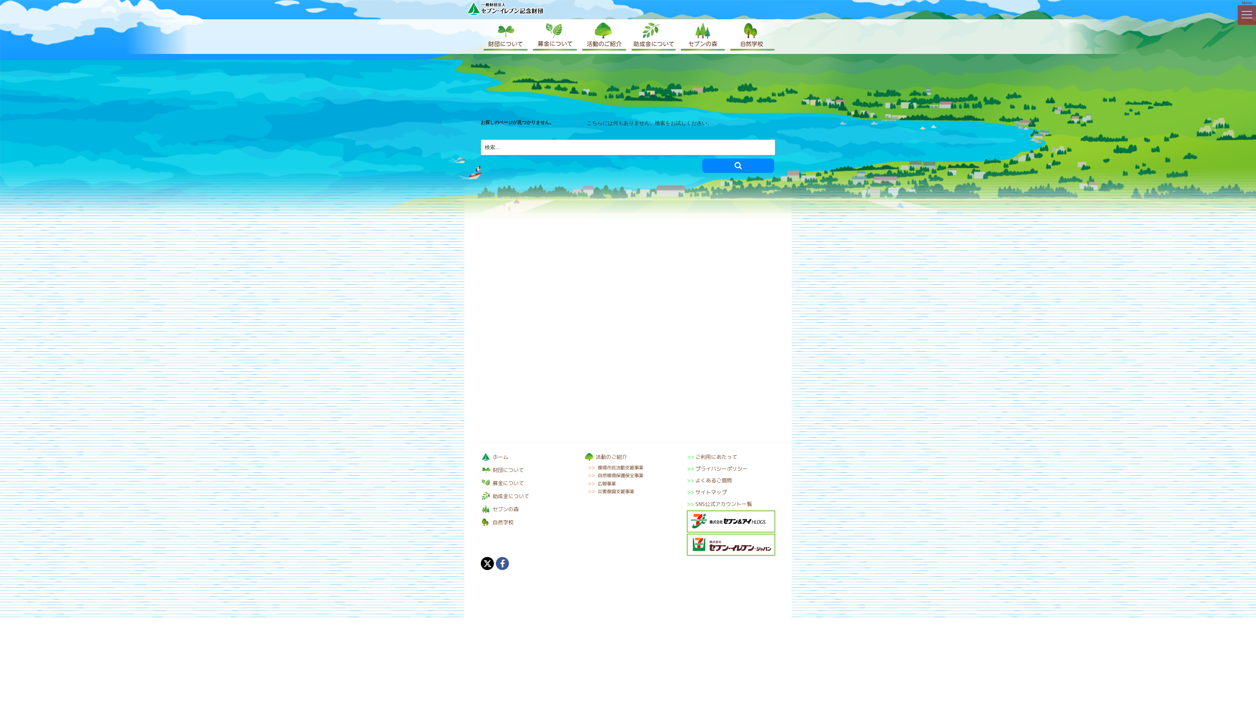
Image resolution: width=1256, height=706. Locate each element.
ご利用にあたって (716, 457)
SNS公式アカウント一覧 (723, 504)
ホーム (500, 457)
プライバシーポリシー (721, 468)
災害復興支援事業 (616, 491)
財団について (505, 36)
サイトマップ (711, 492)
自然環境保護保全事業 (620, 475)
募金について (554, 36)
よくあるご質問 (713, 480)
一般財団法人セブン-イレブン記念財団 (505, 8)
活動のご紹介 (603, 36)
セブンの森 (701, 36)
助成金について (652, 36)
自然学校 (750, 36)
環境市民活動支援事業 (620, 467)
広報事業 (607, 483)
